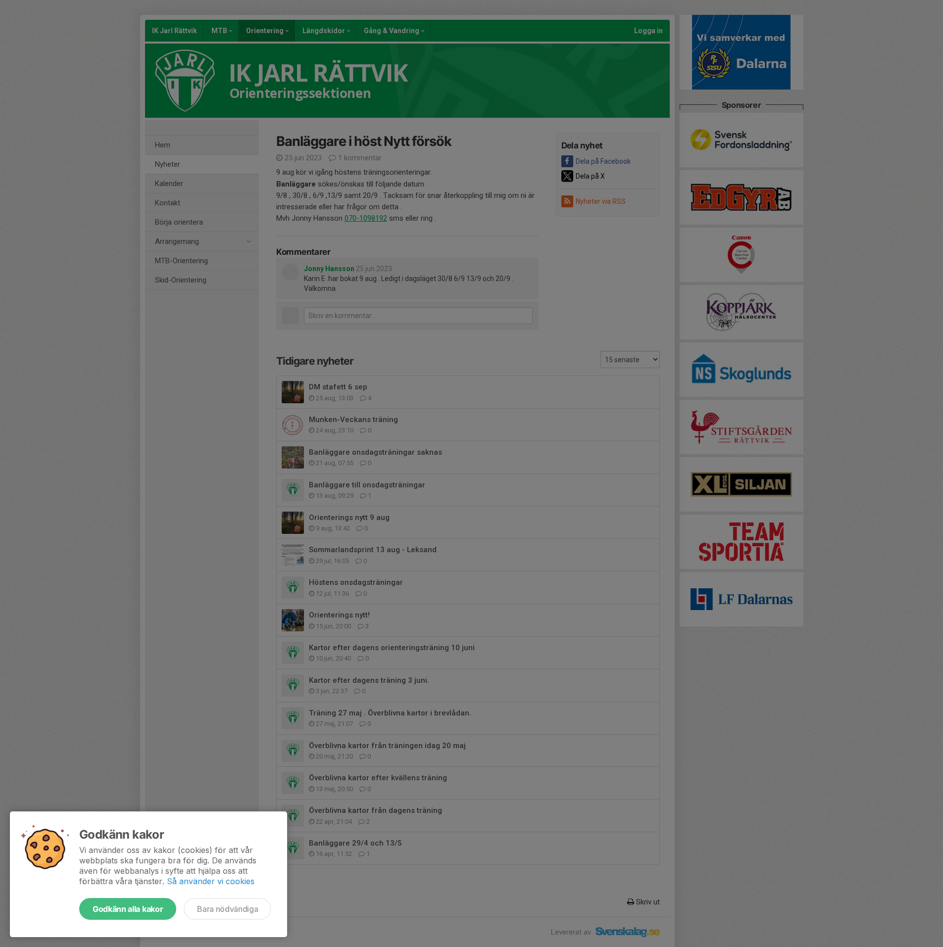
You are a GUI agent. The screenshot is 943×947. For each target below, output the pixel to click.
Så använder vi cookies (210, 881)
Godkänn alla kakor (128, 909)
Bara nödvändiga (227, 909)
